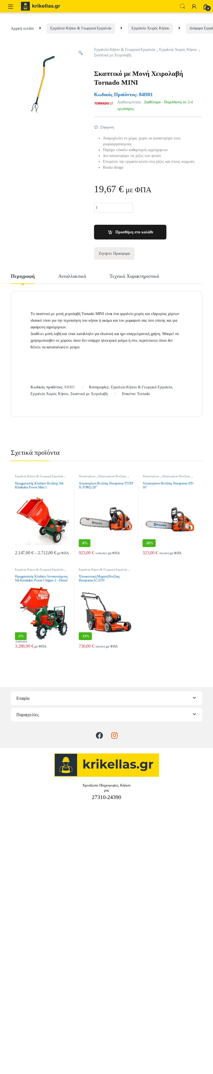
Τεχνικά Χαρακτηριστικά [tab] (134, 276)
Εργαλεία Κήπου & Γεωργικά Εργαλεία (80, 28)
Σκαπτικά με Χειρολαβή (112, 55)
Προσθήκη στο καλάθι (134, 232)
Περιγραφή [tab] (23, 276)
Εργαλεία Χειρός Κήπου (150, 28)
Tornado (143, 394)
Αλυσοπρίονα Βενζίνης (112, 476)
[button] (80, 53)
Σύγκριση (107, 127)
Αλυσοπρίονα (87, 476)
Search (182, 6)
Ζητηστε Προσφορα (114, 253)
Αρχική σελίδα (22, 28)
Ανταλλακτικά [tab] (72, 276)
